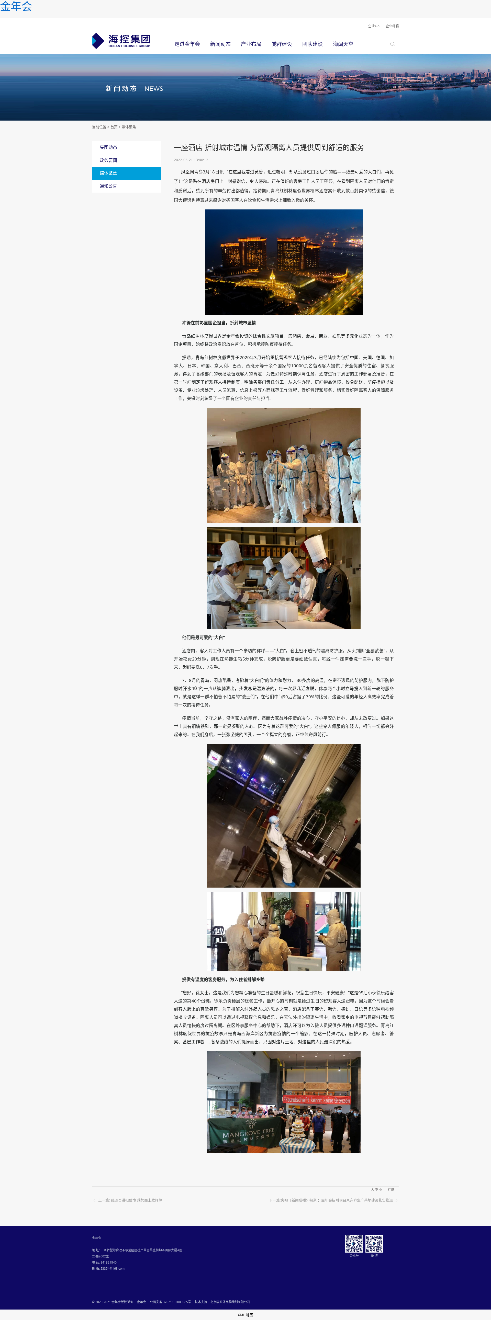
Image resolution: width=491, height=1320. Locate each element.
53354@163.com (113, 1268)
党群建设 (282, 44)
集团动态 (108, 147)
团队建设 (312, 44)
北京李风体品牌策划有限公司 (230, 1302)
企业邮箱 (392, 26)
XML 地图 (245, 1314)
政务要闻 (108, 160)
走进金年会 (187, 44)
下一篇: (331, 1200)
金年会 (141, 1302)
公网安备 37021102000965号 (170, 1302)
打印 (391, 1189)
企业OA (374, 26)
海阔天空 (343, 44)
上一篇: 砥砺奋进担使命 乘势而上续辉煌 (129, 1200)
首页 (114, 126)
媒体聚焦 (108, 173)
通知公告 (108, 186)
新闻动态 (220, 44)
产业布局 (251, 44)
